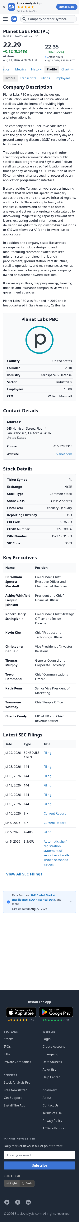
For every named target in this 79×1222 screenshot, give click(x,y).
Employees (62, 78)
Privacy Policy (52, 1121)
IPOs (7, 1046)
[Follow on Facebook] (7, 1202)
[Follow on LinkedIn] (28, 1202)
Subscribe (39, 1165)
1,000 (68, 389)
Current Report (55, 813)
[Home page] (14, 19)
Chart (65, 69)
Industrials (64, 382)
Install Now (66, 7)
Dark (29, 1183)
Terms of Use (52, 1113)
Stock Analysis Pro (17, 1082)
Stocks (8, 1039)
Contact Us (50, 1105)
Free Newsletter (15, 1090)
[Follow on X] (18, 1202)
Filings (45, 78)
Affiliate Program (55, 1128)
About (47, 1098)
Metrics (20, 69)
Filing (47, 753)
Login (47, 1039)
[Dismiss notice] (4, 7)
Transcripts (28, 78)
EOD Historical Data (42, 899)
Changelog (50, 1054)
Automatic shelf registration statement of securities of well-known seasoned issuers (56, 852)
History (36, 69)
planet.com (64, 454)
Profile (52, 69)
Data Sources (52, 1062)
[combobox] (48, 19)
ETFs (7, 1054)
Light (13, 1183)
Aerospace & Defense (56, 375)
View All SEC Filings (24, 874)
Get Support (13, 1098)
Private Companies (17, 1062)
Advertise (49, 1069)
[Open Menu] (5, 19)
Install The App (14, 1105)
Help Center (51, 1077)
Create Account (54, 1046)
